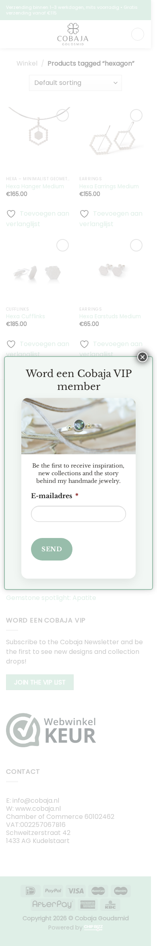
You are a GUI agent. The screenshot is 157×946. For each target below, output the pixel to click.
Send (51, 549)
